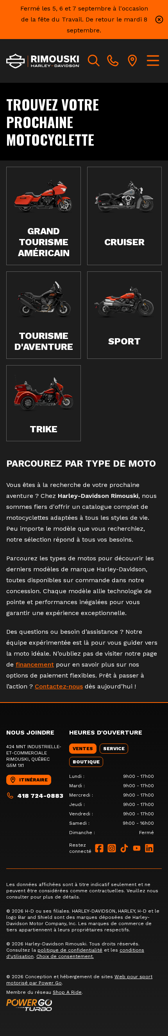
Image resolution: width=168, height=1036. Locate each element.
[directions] (132, 61)
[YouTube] (136, 848)
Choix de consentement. (65, 956)
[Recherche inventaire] (93, 61)
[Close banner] (159, 19)
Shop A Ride (67, 992)
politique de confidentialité (70, 950)
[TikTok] (124, 848)
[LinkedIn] (149, 848)
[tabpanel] (111, 804)
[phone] (112, 61)
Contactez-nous (59, 686)
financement (35, 664)
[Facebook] (99, 848)
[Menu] (153, 61)
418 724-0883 (40, 795)
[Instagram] (111, 848)
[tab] (83, 749)
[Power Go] (84, 1005)
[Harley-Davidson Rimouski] (43, 60)
